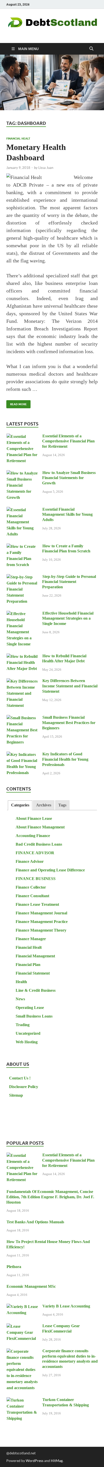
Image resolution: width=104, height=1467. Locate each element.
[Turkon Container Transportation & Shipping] (22, 1400)
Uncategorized (28, 1033)
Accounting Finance (33, 835)
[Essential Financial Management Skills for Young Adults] (22, 510)
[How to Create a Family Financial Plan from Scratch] (22, 546)
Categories (20, 805)
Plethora (14, 1267)
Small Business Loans (34, 1016)
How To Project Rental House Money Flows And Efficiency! (48, 1244)
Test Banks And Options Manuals (35, 1222)
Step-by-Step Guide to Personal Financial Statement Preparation (69, 581)
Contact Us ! (20, 1078)
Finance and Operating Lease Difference (50, 870)
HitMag (57, 1460)
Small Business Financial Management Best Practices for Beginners (68, 722)
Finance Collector (31, 887)
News (20, 999)
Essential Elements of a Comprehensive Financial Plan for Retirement (68, 441)
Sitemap (16, 1095)
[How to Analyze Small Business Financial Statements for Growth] (22, 473)
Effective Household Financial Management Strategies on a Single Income (67, 618)
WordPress (34, 1460)
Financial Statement (33, 973)
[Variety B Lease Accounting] (22, 1307)
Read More (16, 403)
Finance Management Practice (42, 921)
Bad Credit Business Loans (39, 844)
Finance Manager (31, 939)
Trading (23, 1025)
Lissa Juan (45, 168)
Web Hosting (27, 1042)
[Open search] (91, 49)
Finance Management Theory (41, 930)
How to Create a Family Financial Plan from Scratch (66, 548)
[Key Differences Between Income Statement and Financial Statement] (22, 681)
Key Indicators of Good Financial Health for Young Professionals (65, 759)
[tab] (20, 805)
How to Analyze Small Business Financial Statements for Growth (69, 477)
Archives (43, 805)
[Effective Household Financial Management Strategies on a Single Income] (22, 614)
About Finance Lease (34, 818)
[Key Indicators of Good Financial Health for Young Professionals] (22, 754)
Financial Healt (18, 138)
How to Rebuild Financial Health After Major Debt (64, 658)
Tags (62, 805)
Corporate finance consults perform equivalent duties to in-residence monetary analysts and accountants (70, 1359)
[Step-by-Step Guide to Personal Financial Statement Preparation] (22, 577)
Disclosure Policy (23, 1087)
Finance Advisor (30, 861)
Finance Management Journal (41, 913)
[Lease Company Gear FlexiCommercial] (22, 1326)
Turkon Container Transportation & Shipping (65, 1402)
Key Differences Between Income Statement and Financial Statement (69, 686)
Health (21, 982)
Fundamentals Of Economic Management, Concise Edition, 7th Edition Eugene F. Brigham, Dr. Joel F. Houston (50, 1196)
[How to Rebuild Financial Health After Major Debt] (22, 656)
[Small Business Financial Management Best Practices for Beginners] (22, 718)
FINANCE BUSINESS (36, 878)
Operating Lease (30, 1007)
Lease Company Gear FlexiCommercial (61, 1328)
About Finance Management (40, 827)
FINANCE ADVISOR (35, 853)
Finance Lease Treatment (37, 904)
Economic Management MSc (31, 1286)
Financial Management (35, 956)
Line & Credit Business (36, 990)
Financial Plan (28, 964)
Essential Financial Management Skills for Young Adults (67, 514)
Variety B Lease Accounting (66, 1306)
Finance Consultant (32, 896)
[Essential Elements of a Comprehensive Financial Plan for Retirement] (22, 436)
